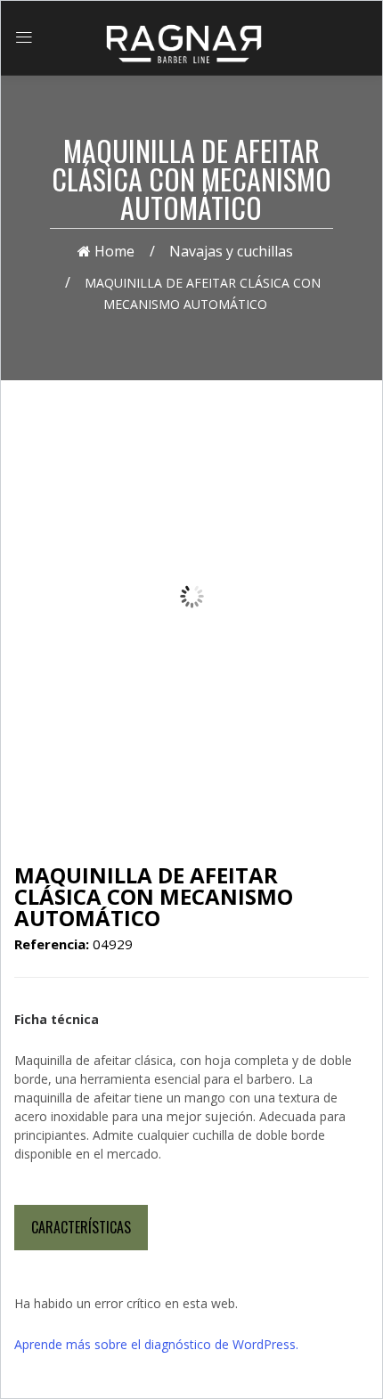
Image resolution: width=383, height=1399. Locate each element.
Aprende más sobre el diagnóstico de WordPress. (156, 1344)
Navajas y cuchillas (231, 251)
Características (81, 1227)
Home (112, 251)
